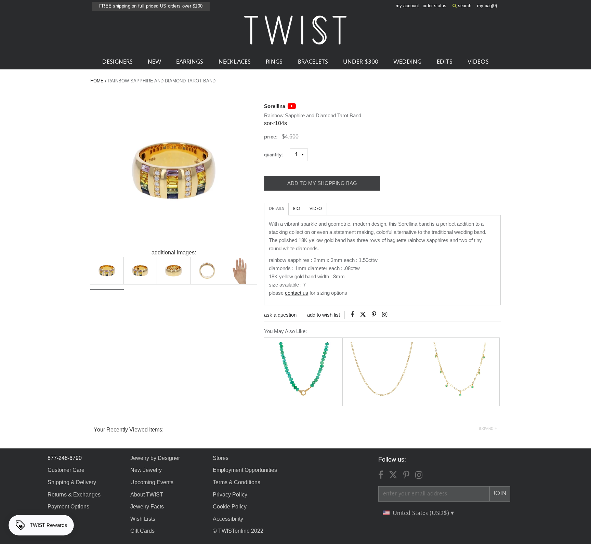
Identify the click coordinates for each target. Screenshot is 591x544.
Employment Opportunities (245, 470)
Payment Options (68, 506)
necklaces (235, 62)
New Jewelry (146, 470)
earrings (189, 62)
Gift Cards (142, 531)
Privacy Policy (230, 494)
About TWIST (146, 494)
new (154, 62)
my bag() (487, 5)
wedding (407, 62)
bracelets (313, 62)
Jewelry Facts (147, 506)
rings (274, 62)
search (464, 5)
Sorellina (274, 106)
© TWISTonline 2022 (238, 531)
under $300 (360, 62)
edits (444, 62)
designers (117, 62)
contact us (296, 293)
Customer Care (66, 470)
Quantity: (276, 154)
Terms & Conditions (236, 482)
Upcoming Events (151, 482)
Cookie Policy (230, 506)
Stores (220, 458)
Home (97, 80)
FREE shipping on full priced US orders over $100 (150, 6)
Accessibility (228, 519)
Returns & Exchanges (74, 494)
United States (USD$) (422, 513)
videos (478, 62)
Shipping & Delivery (72, 482)
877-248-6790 (65, 458)
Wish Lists (142, 519)
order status (434, 5)
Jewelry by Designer (155, 458)
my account (407, 5)
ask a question (280, 315)
